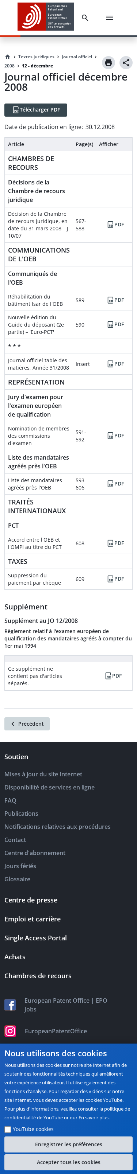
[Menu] (111, 17)
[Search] (86, 17)
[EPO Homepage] (46, 18)
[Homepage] (7, 57)
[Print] (108, 62)
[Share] (126, 62)
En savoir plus (94, 1117)
